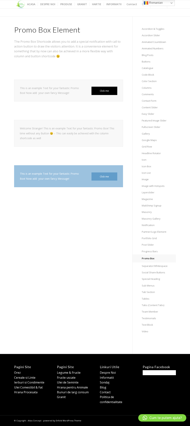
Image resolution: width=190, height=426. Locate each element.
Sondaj (104, 382)
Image (145, 179)
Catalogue (147, 68)
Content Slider (150, 107)
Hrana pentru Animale (72, 387)
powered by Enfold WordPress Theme (62, 420)
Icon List (146, 172)
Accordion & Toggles (153, 28)
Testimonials (149, 318)
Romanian (155, 2)
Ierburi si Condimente (29, 382)
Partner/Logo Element (154, 231)
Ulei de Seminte (67, 382)
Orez (17, 373)
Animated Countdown (154, 42)
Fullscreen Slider (151, 127)
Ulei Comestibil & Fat (28, 387)
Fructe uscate (66, 378)
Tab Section (148, 292)
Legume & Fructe (69, 373)
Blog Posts (147, 55)
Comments (148, 94)
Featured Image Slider (154, 120)
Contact (105, 392)
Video (145, 331)
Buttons (146, 61)
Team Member (150, 311)
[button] (162, 418)
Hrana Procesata (25, 392)
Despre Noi (108, 373)
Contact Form (149, 100)
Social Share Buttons (153, 272)
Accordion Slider (151, 35)
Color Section (149, 81)
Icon (144, 159)
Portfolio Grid (149, 238)
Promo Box (148, 258)
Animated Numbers (152, 48)
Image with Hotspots (153, 186)
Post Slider (148, 244)
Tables (145, 298)
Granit (61, 397)
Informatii (107, 378)
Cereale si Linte (24, 378)
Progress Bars (150, 251)
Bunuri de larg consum (73, 392)
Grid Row (147, 146)
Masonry (147, 212)
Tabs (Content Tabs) (153, 305)
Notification (148, 225)
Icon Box (146, 166)
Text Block (147, 324)
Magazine (147, 199)
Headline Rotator (151, 153)
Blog (103, 387)
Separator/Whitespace (155, 266)
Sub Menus (148, 285)
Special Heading (151, 279)
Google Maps (149, 140)
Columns (147, 87)
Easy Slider (148, 114)
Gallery (146, 133)
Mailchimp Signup (151, 205)
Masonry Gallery (151, 218)
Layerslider (148, 192)
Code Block (148, 74)
